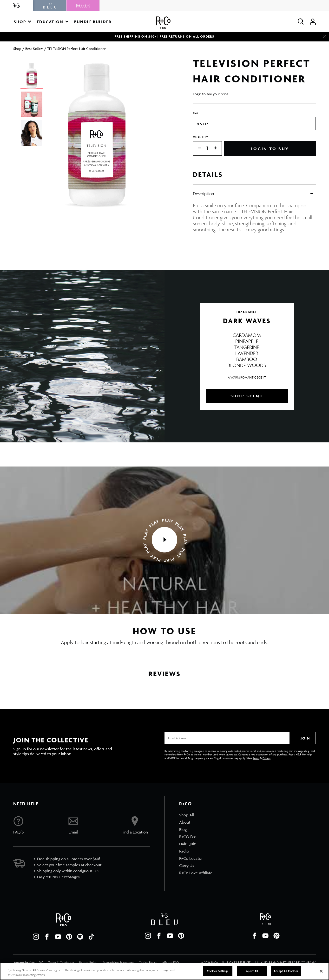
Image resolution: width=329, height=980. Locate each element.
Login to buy (270, 148)
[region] (164, 971)
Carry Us (186, 865)
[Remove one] (197, 148)
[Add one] (218, 148)
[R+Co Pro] (163, 22)
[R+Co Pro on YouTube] (58, 936)
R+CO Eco (188, 836)
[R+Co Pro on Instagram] (36, 936)
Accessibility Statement (118, 962)
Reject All (252, 971)
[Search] (301, 21)
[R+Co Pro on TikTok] (91, 936)
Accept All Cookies (286, 971)
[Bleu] (49, 5)
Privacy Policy (88, 962)
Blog (183, 829)
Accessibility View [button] (25, 963)
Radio (184, 851)
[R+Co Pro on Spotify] (80, 936)
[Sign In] (313, 21)
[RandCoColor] (83, 5)
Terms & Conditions (61, 962)
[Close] (324, 36)
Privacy (266, 758)
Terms (256, 758)
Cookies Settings (217, 971)
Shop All (186, 815)
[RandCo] (16, 5)
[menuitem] (195, 815)
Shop (17, 48)
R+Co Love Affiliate (195, 872)
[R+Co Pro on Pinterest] (69, 936)
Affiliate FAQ (170, 962)
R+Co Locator (191, 858)
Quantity (200, 137)
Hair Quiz (187, 843)
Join (305, 738)
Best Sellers (34, 48)
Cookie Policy (148, 962)
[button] (22, 21)
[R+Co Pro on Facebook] (47, 936)
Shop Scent (246, 395)
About (184, 822)
